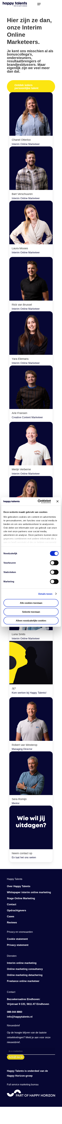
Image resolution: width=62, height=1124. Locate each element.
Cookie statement (17, 939)
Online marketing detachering (24, 975)
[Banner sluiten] (57, 501)
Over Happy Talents (18, 886)
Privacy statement (17, 945)
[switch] (54, 562)
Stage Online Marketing (21, 898)
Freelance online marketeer (23, 981)
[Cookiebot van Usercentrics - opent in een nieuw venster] (38, 501)
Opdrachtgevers (16, 910)
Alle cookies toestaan (31, 603)
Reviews (12, 922)
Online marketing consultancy (25, 969)
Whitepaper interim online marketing (29, 892)
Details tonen (45, 593)
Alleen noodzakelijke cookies (31, 620)
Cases (10, 916)
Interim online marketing (21, 963)
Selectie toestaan (31, 611)
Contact (11, 904)
